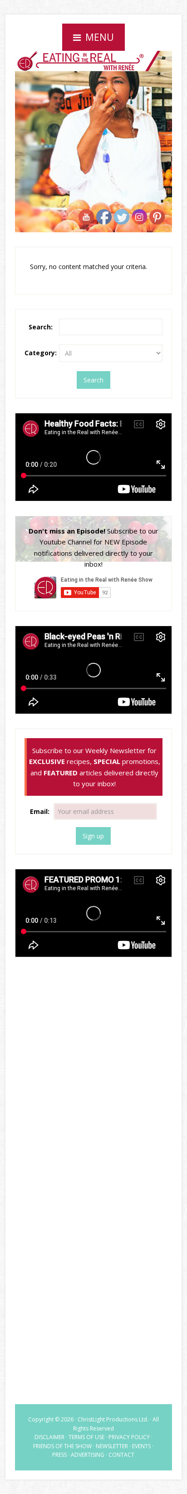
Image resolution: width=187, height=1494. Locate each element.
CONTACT (121, 1455)
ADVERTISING (87, 1455)
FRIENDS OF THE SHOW (62, 1446)
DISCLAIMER (49, 1437)
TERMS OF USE (86, 1437)
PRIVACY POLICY (129, 1437)
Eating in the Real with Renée (93, 84)
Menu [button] (99, 37)
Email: (40, 811)
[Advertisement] (93, 1036)
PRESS (59, 1455)
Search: (41, 327)
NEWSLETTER (112, 1446)
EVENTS (141, 1446)
